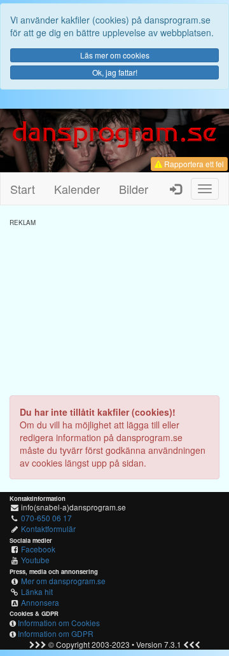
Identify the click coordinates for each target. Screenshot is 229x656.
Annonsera (40, 602)
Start (22, 189)
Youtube (35, 559)
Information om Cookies (59, 622)
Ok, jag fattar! (114, 72)
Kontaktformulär (48, 528)
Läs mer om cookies (114, 55)
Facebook (38, 548)
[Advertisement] (114, 306)
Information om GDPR (56, 633)
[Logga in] (175, 189)
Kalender (77, 189)
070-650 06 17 (46, 517)
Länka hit (37, 591)
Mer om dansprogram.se (63, 580)
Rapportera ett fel (193, 163)
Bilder (133, 189)
